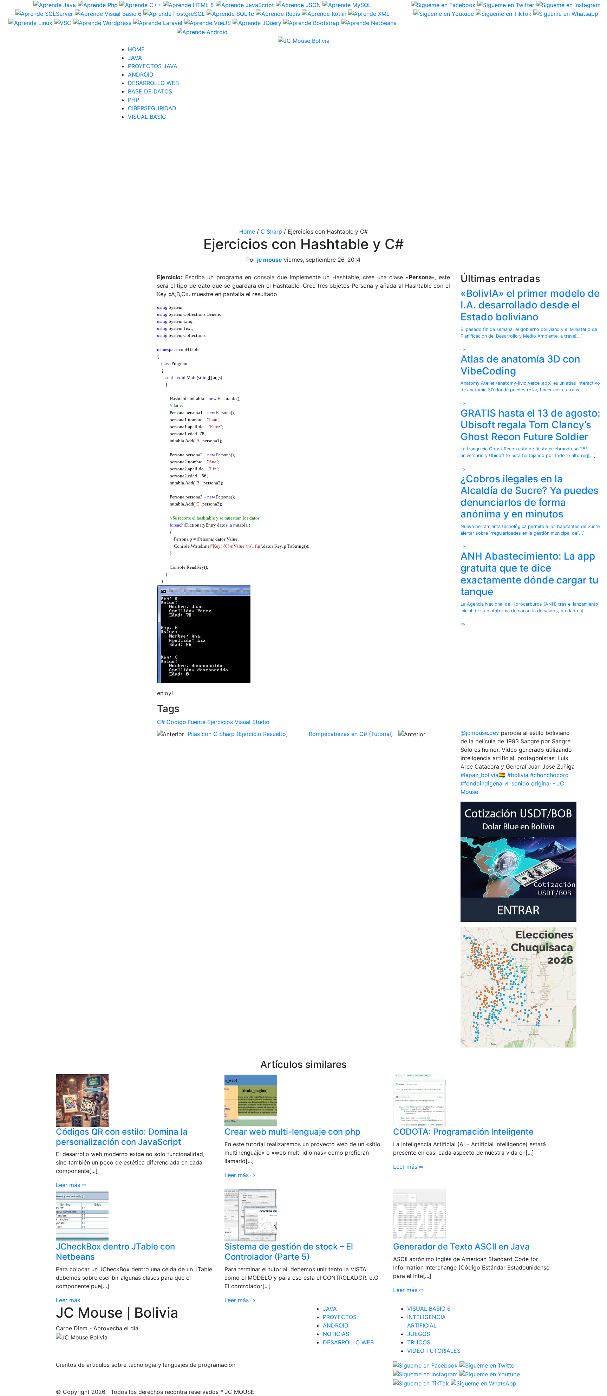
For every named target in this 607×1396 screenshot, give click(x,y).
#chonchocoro (549, 774)
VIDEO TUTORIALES (434, 1350)
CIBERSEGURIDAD (152, 108)
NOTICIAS (336, 1333)
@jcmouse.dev (480, 732)
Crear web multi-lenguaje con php (292, 1132)
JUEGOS (418, 1333)
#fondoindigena (481, 783)
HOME (136, 49)
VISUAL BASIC (147, 116)
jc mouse (269, 259)
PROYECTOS (340, 1316)
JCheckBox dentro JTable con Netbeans (115, 1251)
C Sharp (271, 231)
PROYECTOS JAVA (152, 66)
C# (161, 721)
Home (247, 231)
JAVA (135, 57)
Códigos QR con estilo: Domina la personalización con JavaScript (122, 1137)
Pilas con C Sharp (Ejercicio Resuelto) (238, 733)
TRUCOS (418, 1342)
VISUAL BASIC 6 (429, 1308)
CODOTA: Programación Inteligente (463, 1132)
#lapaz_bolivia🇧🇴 (483, 774)
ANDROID (141, 74)
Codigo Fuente (186, 721)
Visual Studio (252, 721)
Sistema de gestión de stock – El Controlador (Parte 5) (288, 1251)
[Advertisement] (303, 175)
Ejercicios (220, 721)
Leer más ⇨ (71, 1184)
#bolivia (517, 774)
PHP (133, 99)
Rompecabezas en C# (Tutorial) (351, 733)
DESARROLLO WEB (153, 82)
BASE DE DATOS (150, 91)
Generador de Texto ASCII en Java (461, 1246)
